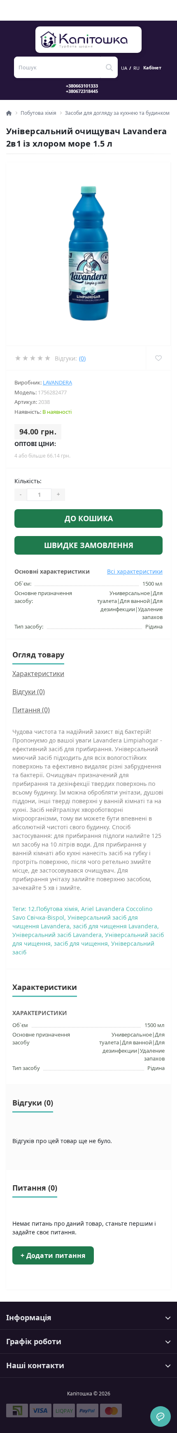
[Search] (109, 67)
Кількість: (28, 481)
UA (124, 68)
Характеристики (38, 673)
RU (136, 68)
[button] (86, 88)
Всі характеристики (135, 571)
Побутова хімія (38, 112)
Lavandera (57, 382)
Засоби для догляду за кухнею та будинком (117, 112)
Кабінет (152, 67)
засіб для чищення (81, 943)
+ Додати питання (53, 1255)
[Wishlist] (158, 358)
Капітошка (89, 40)
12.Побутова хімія (53, 909)
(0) (82, 358)
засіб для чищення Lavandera (115, 926)
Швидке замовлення (88, 545)
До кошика (89, 518)
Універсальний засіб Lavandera (57, 935)
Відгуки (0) (28, 691)
